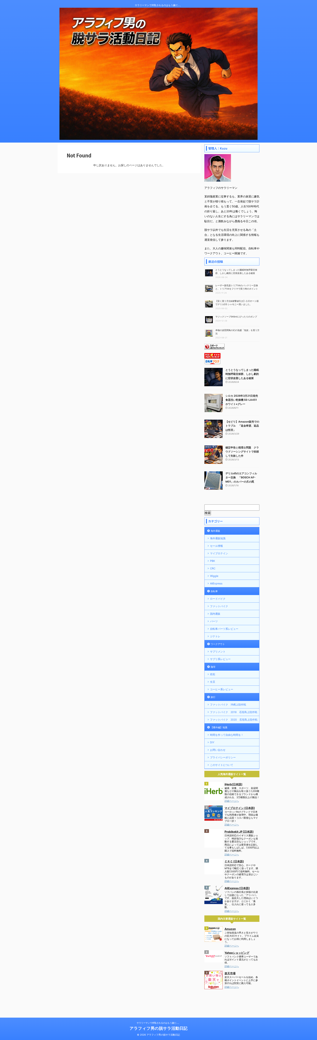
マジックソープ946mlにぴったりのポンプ (236, 316)
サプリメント (217, 651)
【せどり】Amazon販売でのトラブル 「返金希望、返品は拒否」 (242, 425)
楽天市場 (230, 973)
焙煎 (212, 674)
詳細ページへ (232, 801)
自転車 (214, 591)
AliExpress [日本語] (237, 888)
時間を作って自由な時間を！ (226, 734)
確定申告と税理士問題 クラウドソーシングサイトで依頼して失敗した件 (242, 451)
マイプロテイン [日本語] (240, 808)
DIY (212, 742)
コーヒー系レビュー (221, 689)
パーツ (214, 621)
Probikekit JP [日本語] (239, 831)
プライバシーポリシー (223, 757)
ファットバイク (219, 606)
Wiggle (214, 575)
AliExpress (216, 583)
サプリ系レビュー (220, 659)
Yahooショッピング (237, 952)
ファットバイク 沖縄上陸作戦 (228, 704)
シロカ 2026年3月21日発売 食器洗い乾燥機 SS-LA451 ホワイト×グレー (241, 400)
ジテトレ (215, 636)
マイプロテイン (219, 553)
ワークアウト (218, 644)
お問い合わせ (217, 749)
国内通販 (215, 613)
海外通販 (215, 530)
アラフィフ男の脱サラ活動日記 (158, 1028)
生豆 (212, 681)
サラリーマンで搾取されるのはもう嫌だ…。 (158, 1022)
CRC (212, 568)
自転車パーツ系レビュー (224, 628)
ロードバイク (217, 598)
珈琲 (213, 666)
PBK (212, 560)
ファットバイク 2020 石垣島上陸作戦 (233, 719)
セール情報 (216, 545)
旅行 (213, 697)
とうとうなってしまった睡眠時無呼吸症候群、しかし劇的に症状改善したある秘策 (242, 374)
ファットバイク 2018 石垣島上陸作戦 (233, 712)
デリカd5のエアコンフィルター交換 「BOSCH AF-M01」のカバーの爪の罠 (241, 477)
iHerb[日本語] (233, 784)
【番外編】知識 (219, 727)
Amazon (230, 929)
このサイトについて (221, 764)
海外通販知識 (217, 538)
